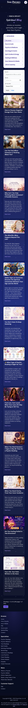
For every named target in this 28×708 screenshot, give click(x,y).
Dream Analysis (5, 659)
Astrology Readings (6, 648)
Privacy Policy (16, 704)
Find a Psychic (5, 621)
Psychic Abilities (5, 673)
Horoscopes (4, 628)
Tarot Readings (5, 644)
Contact (3, 632)
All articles (8, 40)
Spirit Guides (4, 646)
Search (6, 72)
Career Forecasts (5, 664)
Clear (12, 90)
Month (6, 77)
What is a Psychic (5, 670)
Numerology (4, 650)
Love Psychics (5, 655)
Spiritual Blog (4, 630)
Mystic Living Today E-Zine (8, 677)
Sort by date (8, 83)
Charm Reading (5, 657)
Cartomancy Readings (7, 652)
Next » (5, 606)
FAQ (2, 626)
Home (2, 619)
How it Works (4, 623)
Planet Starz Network (6, 679)
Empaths (3, 661)
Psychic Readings (5, 639)
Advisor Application (6, 675)
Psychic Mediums (5, 641)
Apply (7, 90)
